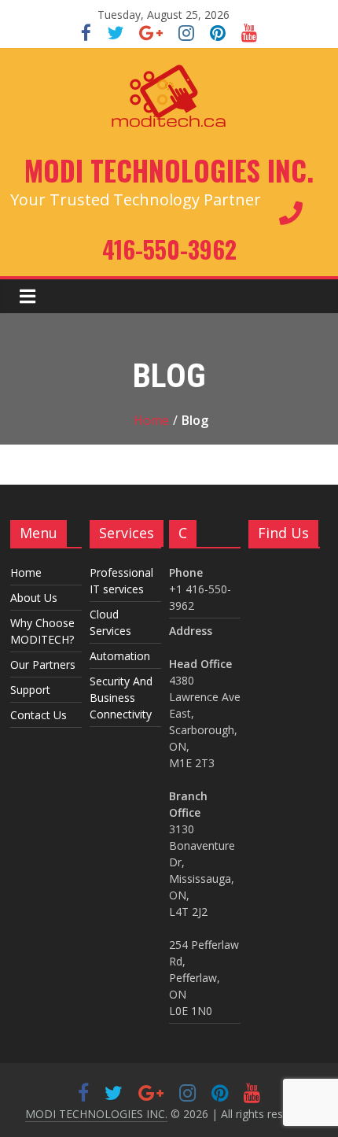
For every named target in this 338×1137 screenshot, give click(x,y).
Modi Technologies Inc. (169, 170)
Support (30, 689)
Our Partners (42, 664)
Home (151, 420)
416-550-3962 (169, 249)
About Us (33, 597)
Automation (120, 655)
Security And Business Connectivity (121, 698)
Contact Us (38, 714)
